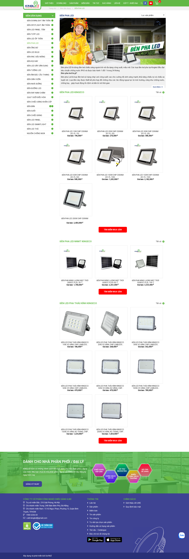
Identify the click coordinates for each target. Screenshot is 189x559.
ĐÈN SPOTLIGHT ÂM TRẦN (38, 25)
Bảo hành (106, 3)
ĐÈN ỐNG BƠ (32, 48)
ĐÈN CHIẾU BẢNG (34, 115)
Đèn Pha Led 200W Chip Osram (74, 218)
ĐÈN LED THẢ (33, 129)
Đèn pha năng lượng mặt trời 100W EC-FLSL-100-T (145, 281)
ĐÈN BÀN (31, 106)
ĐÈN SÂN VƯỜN (33, 79)
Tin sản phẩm (95, 514)
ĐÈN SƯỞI (31, 111)
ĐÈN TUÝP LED (33, 34)
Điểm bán (85, 3)
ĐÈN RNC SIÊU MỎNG (36, 57)
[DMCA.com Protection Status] (27, 526)
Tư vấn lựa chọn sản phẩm (100, 522)
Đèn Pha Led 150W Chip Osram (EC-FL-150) (145, 176)
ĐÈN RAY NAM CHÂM (36, 93)
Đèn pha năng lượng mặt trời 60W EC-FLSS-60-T (110, 281)
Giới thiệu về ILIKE (133, 503)
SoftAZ (49, 556)
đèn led (81, 77)
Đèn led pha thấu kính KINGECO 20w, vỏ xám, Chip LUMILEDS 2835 (110, 344)
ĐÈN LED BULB (33, 52)
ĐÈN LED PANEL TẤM (36, 29)
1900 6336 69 (32, 515)
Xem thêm (157, 87)
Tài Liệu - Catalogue (97, 530)
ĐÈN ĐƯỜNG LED (34, 88)
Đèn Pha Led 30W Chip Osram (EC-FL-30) (145, 132)
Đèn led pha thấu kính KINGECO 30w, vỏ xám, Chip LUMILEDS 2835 (145, 344)
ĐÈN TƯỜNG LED (34, 70)
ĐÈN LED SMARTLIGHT (36, 124)
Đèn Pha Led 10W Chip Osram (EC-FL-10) (75, 132)
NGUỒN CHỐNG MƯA (36, 133)
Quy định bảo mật (133, 507)
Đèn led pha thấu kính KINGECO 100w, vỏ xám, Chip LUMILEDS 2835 (145, 388)
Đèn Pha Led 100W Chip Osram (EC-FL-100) (110, 176)
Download (61, 3)
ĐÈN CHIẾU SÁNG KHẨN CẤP (39, 102)
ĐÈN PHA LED (33, 43)
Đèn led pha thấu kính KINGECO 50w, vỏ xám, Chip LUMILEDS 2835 (75, 388)
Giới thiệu (49, 3)
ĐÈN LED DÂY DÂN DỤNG (37, 66)
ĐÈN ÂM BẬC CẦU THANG (38, 75)
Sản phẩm (73, 3)
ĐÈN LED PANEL (33, 120)
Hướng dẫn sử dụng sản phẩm (102, 526)
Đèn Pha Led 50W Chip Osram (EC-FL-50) (75, 176)
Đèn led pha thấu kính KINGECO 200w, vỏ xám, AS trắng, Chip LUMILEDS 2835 (110, 431)
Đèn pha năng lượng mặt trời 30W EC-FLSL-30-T (74, 281)
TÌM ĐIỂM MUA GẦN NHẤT (113, 231)
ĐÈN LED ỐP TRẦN (35, 39)
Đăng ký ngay (32, 484)
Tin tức (96, 3)
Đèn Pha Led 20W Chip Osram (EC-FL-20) (110, 132)
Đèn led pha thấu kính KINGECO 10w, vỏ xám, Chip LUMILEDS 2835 (75, 344)
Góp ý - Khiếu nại (130, 3)
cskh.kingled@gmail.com (36, 518)
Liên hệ (117, 3)
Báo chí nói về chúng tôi (99, 534)
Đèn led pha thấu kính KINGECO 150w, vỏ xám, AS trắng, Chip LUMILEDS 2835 (75, 431)
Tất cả (159, 92)
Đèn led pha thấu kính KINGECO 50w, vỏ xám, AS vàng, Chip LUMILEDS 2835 (110, 388)
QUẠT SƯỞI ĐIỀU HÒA (36, 97)
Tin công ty (94, 518)
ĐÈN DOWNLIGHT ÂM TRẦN (39, 20)
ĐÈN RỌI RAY (32, 61)
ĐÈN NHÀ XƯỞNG (34, 84)
